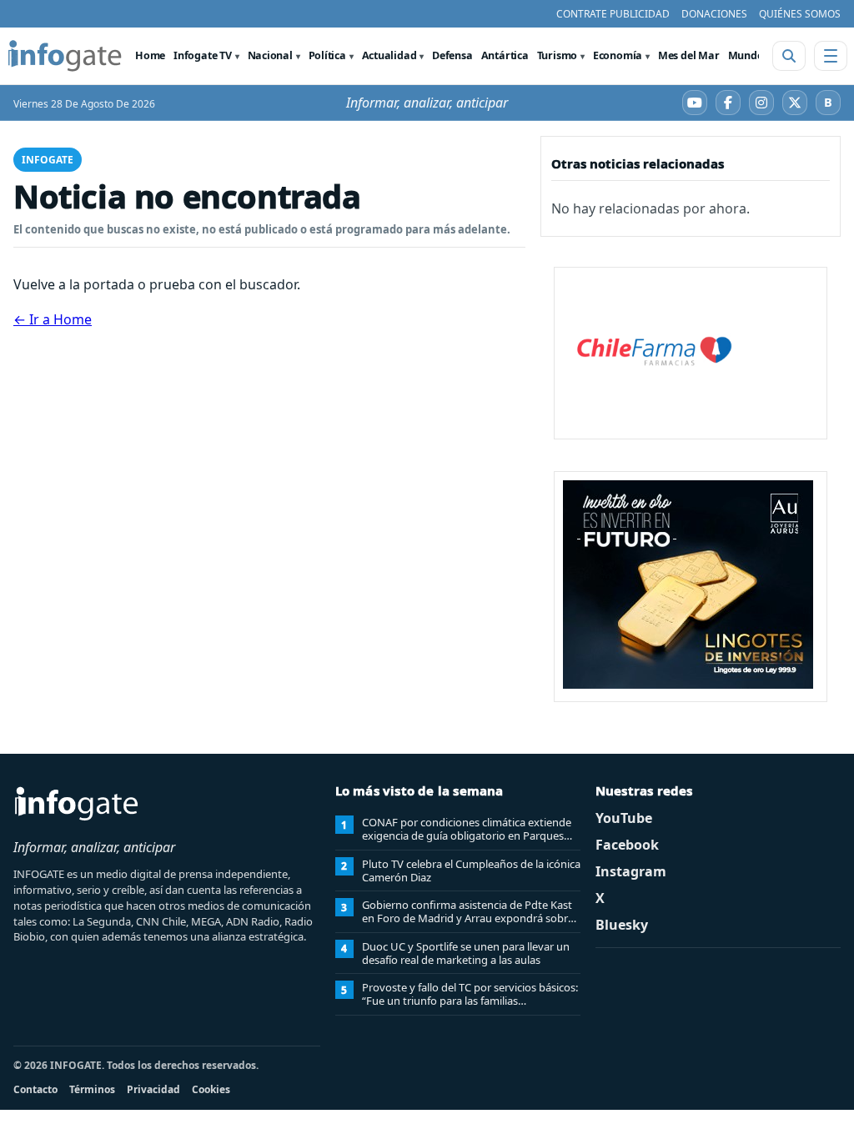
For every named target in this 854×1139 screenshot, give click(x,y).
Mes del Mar (689, 55)
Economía (617, 55)
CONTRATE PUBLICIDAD (613, 14)
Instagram (630, 871)
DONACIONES (714, 14)
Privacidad (153, 1089)
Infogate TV (202, 55)
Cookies (211, 1089)
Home (150, 55)
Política (327, 55)
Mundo (746, 55)
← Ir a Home (52, 319)
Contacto (35, 1089)
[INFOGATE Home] (65, 56)
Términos (92, 1089)
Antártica (505, 55)
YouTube (623, 818)
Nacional (270, 55)
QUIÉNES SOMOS (800, 14)
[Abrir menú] (830, 56)
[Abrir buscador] (789, 56)
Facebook (627, 844)
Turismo (557, 55)
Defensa (452, 55)
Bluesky (621, 925)
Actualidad (389, 55)
